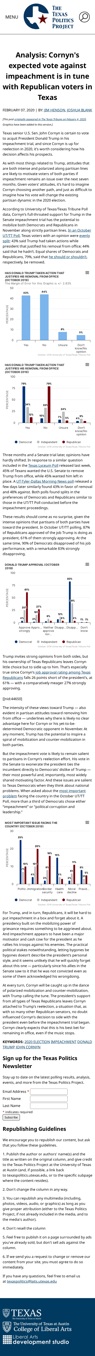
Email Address (16, 1091)
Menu (11, 17)
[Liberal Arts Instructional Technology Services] (36, 1339)
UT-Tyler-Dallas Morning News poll (45, 481)
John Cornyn (28, 1047)
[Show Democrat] (23, 442)
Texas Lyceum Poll (43, 465)
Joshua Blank (79, 110)
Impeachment (63, 1041)
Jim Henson (54, 110)
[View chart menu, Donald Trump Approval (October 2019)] (87, 564)
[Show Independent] (47, 442)
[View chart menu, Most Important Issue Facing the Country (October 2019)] (87, 822)
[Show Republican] (71, 442)
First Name (12, 1098)
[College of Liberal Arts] (37, 1327)
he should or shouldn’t (68, 256)
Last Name (11, 1105)
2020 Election (37, 1041)
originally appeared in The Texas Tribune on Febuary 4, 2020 (50, 119)
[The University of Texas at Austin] (22, 1314)
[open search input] (84, 17)
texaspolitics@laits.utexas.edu (32, 1281)
